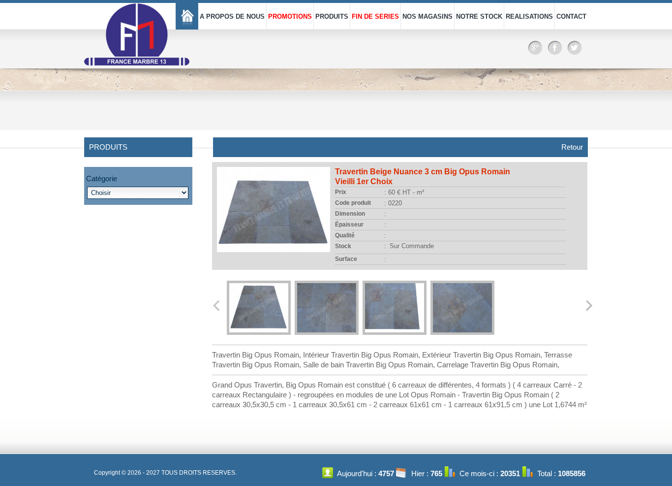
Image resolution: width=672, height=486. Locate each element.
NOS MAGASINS (427, 16)
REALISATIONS (529, 16)
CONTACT (571, 16)
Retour (572, 147)
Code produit (353, 202)
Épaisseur (349, 224)
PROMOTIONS (290, 16)
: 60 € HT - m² (404, 192)
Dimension (350, 213)
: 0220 (393, 203)
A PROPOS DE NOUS (232, 16)
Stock (343, 246)
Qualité (345, 235)
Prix (340, 192)
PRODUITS (331, 16)
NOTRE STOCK (479, 16)
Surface (346, 259)
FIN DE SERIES (375, 16)
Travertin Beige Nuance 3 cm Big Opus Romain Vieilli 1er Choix (422, 176)
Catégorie (101, 178)
